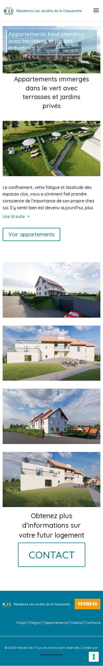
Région (35, 622)
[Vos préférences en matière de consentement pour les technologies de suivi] (94, 657)
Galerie (76, 622)
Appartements (56, 622)
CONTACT (52, 554)
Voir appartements (31, 234)
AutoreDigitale (51, 654)
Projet (21, 622)
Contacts (92, 622)
